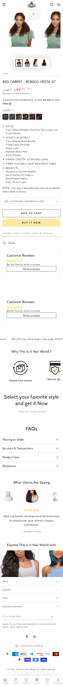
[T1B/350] (32, 117)
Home (5, 74)
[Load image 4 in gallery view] (44, 63)
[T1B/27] (19, 117)
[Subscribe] (52, 616)
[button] (51, 4)
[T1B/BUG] (39, 117)
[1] (5, 117)
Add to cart (31, 213)
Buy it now (31, 222)
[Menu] (4, 4)
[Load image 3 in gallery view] (35, 63)
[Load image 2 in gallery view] (27, 63)
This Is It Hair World (26, 669)
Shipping (6, 93)
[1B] (12, 117)
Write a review (31, 268)
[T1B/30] (26, 117)
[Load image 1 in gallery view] (19, 63)
